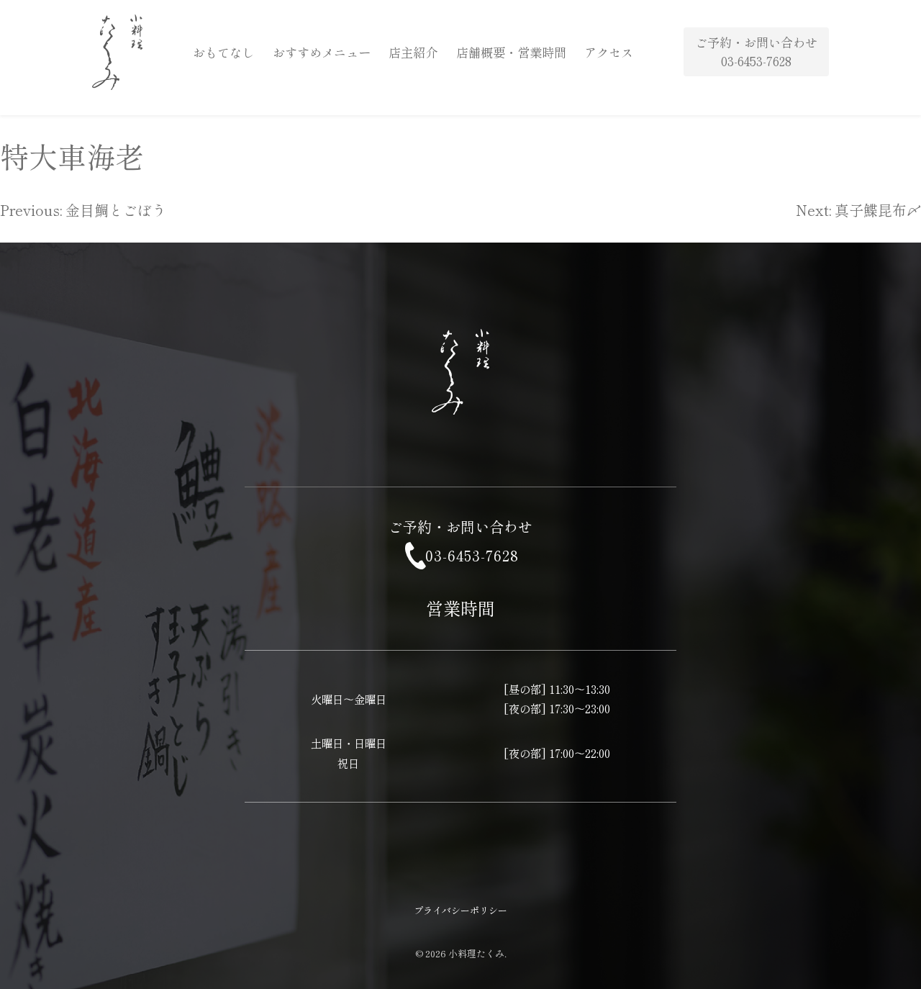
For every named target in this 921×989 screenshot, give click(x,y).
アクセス (608, 52)
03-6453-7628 (472, 555)
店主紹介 (413, 52)
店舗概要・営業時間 (511, 52)
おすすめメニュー (322, 52)
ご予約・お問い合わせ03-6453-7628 (756, 51)
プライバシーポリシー (460, 910)
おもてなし (223, 52)
